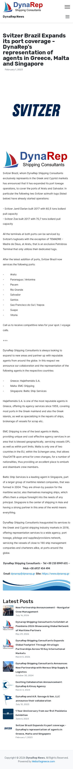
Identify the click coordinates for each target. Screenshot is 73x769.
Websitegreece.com (43, 761)
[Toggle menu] (67, 17)
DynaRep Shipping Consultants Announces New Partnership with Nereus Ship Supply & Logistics (42, 667)
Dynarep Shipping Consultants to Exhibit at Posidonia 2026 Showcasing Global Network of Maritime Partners (42, 626)
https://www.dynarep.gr (55, 573)
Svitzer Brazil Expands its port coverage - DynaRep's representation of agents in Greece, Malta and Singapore (41, 729)
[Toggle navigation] (67, 7)
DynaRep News (13, 16)
